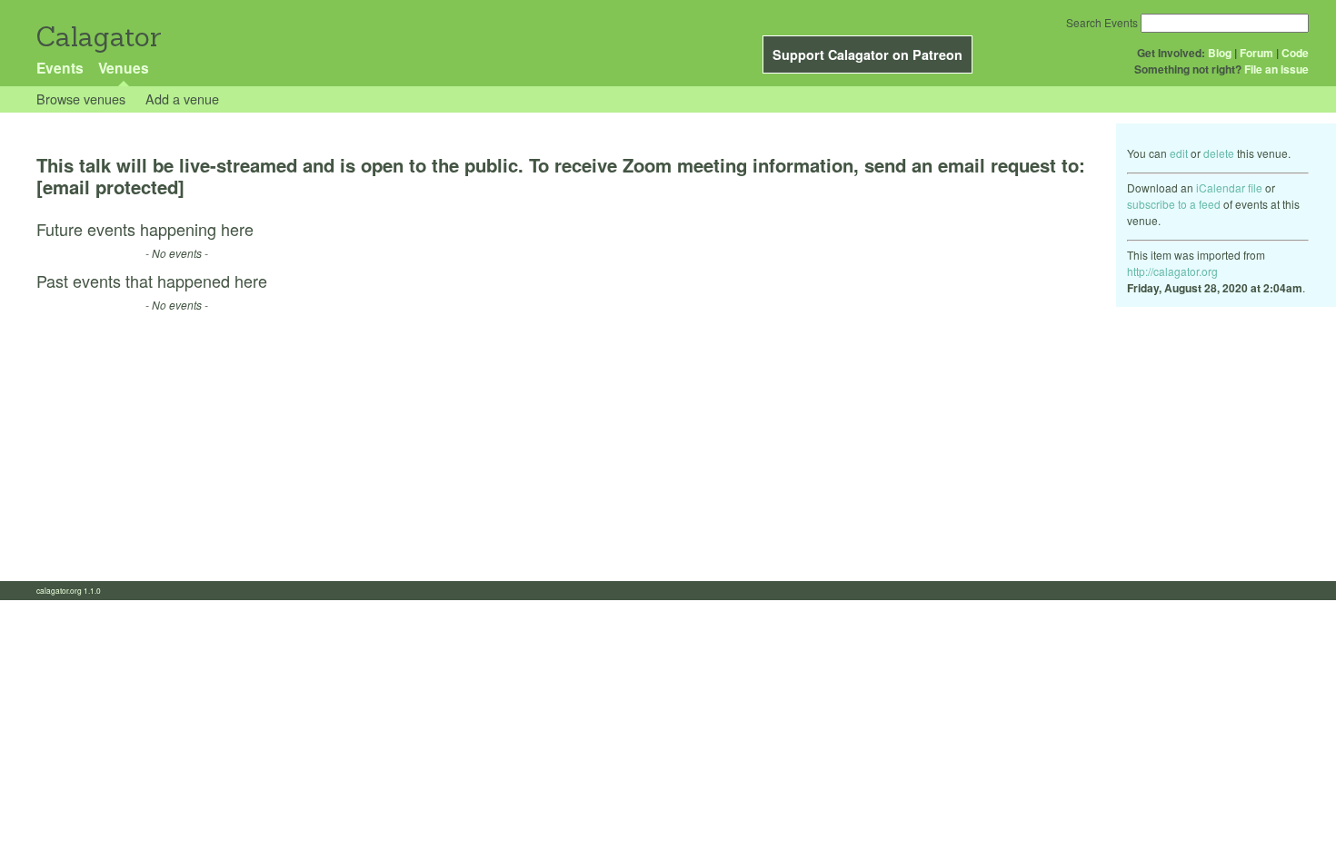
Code (1295, 52)
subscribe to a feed (1174, 204)
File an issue (1276, 69)
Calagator (97, 37)
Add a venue (182, 98)
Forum (1256, 52)
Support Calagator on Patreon (867, 54)
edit (1179, 153)
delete (1218, 153)
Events (60, 67)
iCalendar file (1229, 187)
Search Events (1102, 22)
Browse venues (80, 98)
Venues (123, 67)
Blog (1219, 52)
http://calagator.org (1172, 271)
